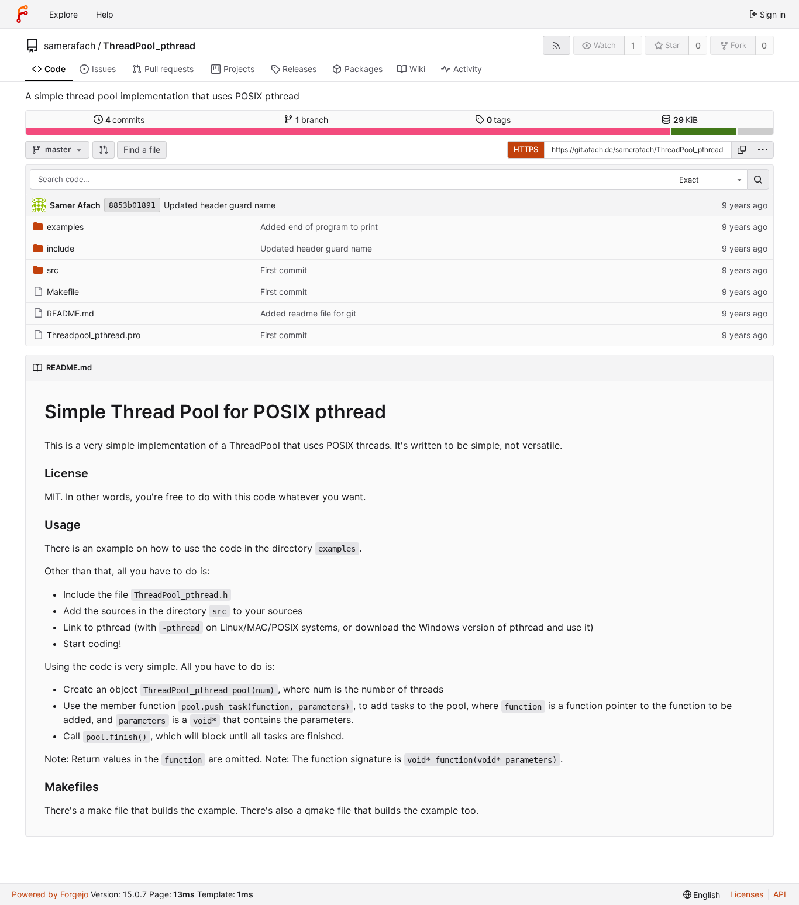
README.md (70, 313)
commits (125, 120)
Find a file (141, 149)
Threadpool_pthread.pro (93, 335)
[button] (103, 150)
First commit (283, 270)
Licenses (746, 894)
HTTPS (526, 149)
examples (65, 227)
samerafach (69, 45)
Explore (63, 14)
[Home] (22, 14)
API (779, 894)
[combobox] (709, 179)
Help (104, 14)
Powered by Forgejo (50, 894)
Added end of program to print (319, 227)
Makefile (63, 292)
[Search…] (758, 179)
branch (312, 120)
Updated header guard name (219, 205)
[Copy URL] (741, 150)
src (52, 270)
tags (499, 120)
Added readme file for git (308, 313)
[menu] (763, 150)
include (60, 248)
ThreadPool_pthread (149, 45)
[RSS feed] (556, 45)
